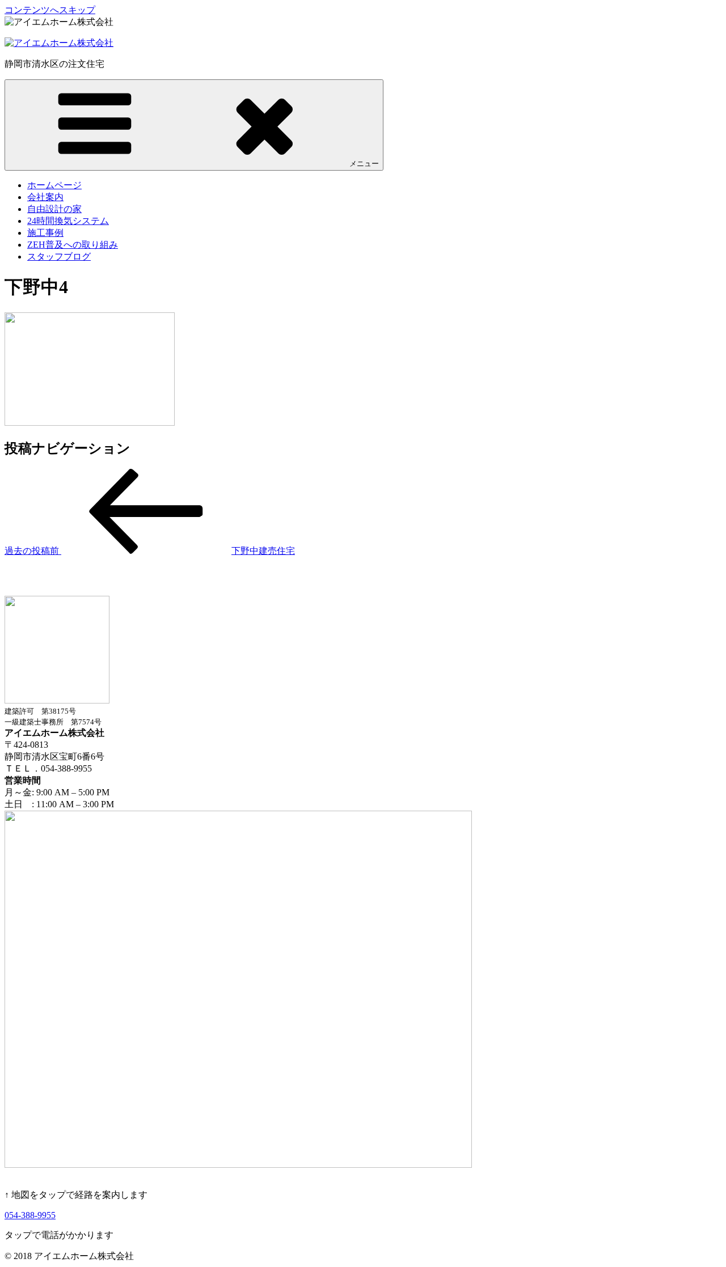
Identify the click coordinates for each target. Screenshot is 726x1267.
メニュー (364, 163)
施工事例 (45, 233)
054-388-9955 (30, 1215)
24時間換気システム (68, 221)
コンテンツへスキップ (50, 10)
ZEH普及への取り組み (72, 244)
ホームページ (54, 185)
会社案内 (45, 197)
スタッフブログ (59, 256)
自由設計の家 (54, 209)
